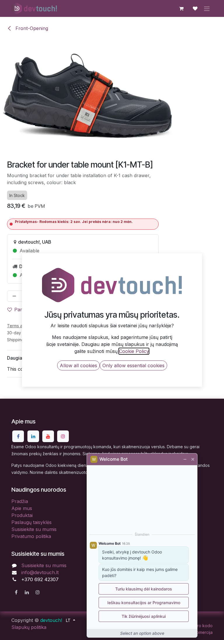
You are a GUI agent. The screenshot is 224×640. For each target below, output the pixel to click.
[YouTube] (48, 436)
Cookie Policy (134, 351)
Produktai (22, 515)
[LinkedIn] (33, 436)
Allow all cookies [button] (78, 365)
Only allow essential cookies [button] (133, 365)
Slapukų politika (28, 627)
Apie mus (21, 508)
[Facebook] (18, 436)
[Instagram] (63, 436)
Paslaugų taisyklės (31, 522)
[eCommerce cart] (181, 8)
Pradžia (19, 501)
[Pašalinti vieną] (13, 296)
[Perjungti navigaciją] (207, 8)
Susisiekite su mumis (34, 529)
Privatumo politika (31, 536)
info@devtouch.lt (40, 572)
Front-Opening (31, 28)
